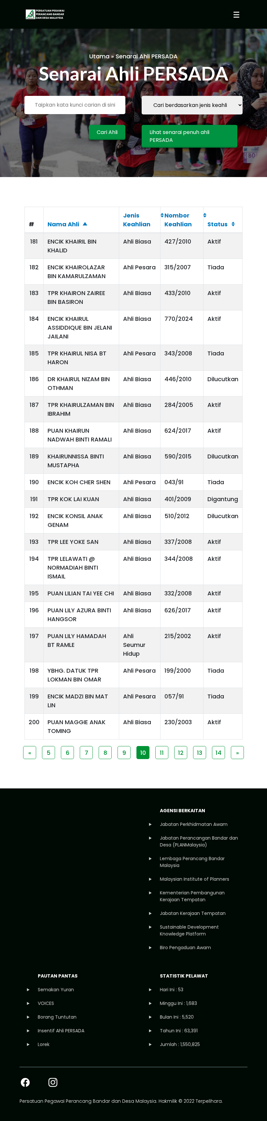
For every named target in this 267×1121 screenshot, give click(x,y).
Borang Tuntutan (57, 1017)
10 (143, 753)
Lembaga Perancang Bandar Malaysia (192, 862)
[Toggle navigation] (236, 14)
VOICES (46, 1003)
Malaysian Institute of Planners (194, 879)
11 (162, 753)
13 (199, 753)
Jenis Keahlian (136, 219)
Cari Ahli (107, 132)
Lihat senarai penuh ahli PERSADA (179, 136)
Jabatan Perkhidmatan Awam (194, 824)
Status (217, 224)
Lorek (43, 1044)
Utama (99, 56)
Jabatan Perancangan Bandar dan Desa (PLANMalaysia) (199, 841)
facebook (25, 1082)
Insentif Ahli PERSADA (61, 1030)
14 (218, 753)
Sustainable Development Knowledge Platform (189, 930)
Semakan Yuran (56, 989)
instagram (53, 1082)
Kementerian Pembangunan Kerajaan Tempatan (192, 896)
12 (181, 753)
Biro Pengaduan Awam (185, 947)
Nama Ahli (63, 224)
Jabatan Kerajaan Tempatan (193, 913)
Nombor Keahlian (178, 219)
